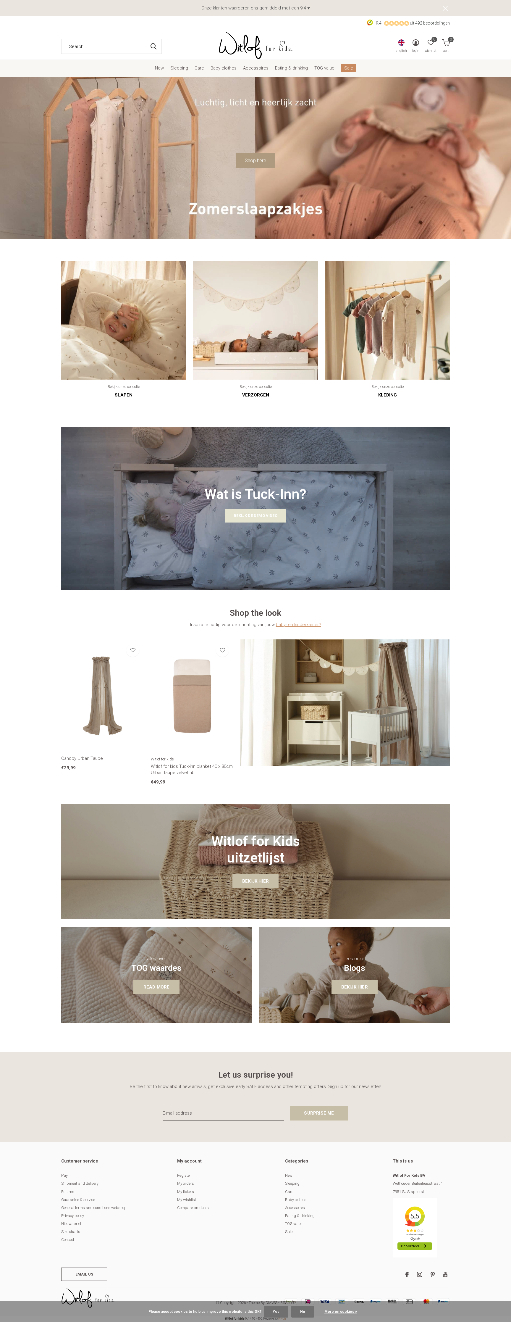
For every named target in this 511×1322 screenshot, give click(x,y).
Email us (84, 1274)
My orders (185, 1183)
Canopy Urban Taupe (82, 758)
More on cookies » (340, 1312)
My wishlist (186, 1199)
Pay (64, 1175)
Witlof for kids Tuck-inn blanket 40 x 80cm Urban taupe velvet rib (192, 769)
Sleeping (179, 68)
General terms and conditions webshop (94, 1207)
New (159, 68)
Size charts (70, 1231)
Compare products (193, 1207)
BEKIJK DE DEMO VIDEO (255, 515)
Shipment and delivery (79, 1183)
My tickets (185, 1191)
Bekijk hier (255, 881)
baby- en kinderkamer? (298, 624)
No (302, 1312)
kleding (387, 395)
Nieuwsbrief (71, 1223)
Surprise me (319, 1113)
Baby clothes (224, 68)
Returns (67, 1191)
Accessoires (256, 68)
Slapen (123, 395)
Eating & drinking (291, 68)
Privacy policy (72, 1215)
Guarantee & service (78, 1199)
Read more (156, 987)
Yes (276, 1312)
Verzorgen (255, 395)
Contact (67, 1239)
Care (199, 68)
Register (184, 1175)
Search (153, 46)
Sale (348, 68)
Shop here (255, 160)
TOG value (324, 68)
